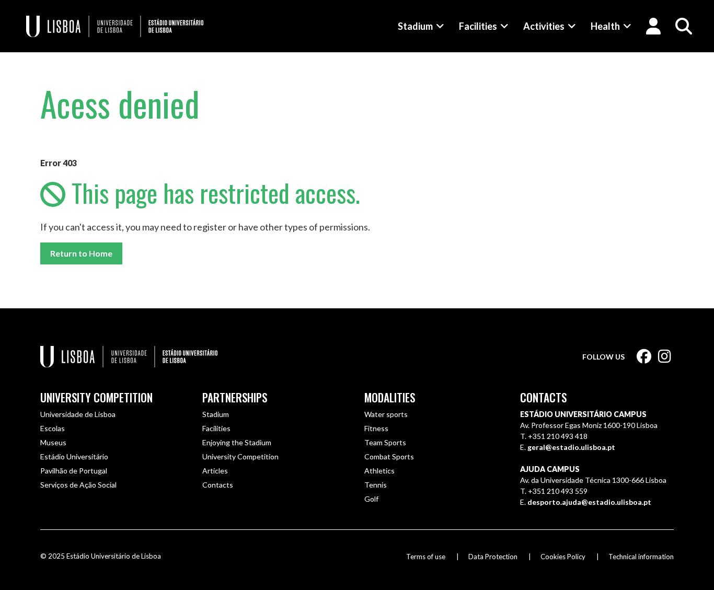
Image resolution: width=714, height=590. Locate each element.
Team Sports (385, 442)
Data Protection (492, 556)
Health (605, 26)
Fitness (376, 428)
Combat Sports (389, 456)
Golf (371, 498)
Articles (215, 470)
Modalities (389, 397)
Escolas (52, 428)
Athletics (379, 470)
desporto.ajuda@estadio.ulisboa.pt (589, 502)
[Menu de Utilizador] (653, 26)
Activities (544, 26)
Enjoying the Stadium (236, 442)
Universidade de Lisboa (78, 414)
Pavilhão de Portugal (73, 470)
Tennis (375, 484)
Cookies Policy (562, 556)
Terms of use (425, 556)
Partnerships (234, 397)
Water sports (386, 414)
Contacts (217, 484)
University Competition (96, 397)
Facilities (478, 26)
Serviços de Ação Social (78, 484)
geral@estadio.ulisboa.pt (571, 447)
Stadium (415, 26)
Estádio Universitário (74, 456)
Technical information (641, 556)
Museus (53, 442)
